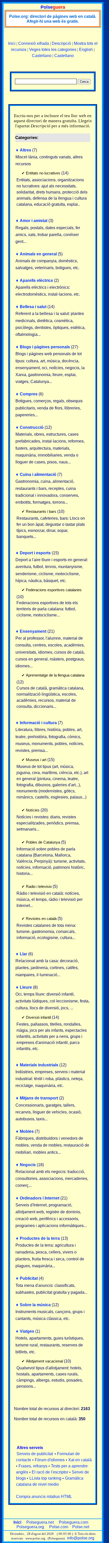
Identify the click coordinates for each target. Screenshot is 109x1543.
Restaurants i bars (41, 511)
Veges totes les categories (52, 49)
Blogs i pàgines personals (45, 347)
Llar (23, 954)
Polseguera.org (30, 1527)
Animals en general (38, 254)
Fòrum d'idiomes (50, 1460)
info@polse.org (80, 1538)
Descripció (61, 43)
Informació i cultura (38, 723)
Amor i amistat (33, 220)
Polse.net (80, 1527)
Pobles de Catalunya (43, 842)
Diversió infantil (38, 1017)
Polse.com (58, 1527)
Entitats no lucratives (43, 173)
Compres (29, 394)
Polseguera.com (73, 1522)
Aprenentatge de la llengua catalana (55, 675)
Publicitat (29, 1278)
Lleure (26, 987)
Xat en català (80, 1460)
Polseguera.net (40, 1522)
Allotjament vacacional (44, 1361)
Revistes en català (41, 918)
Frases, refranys (33, 1466)
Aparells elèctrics (36, 280)
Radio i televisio (39, 886)
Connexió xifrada (33, 43)
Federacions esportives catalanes (54, 590)
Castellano (41, 55)
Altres (25, 150)
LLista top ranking (45, 1478)
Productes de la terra (40, 1238)
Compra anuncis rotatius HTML (44, 1496)
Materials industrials (39, 1065)
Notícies (33, 810)
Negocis (28, 1165)
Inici (11, 43)
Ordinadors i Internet (39, 1198)
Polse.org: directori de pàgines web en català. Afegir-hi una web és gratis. (52, 18)
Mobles (27, 1131)
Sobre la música (35, 1305)
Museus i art (36, 759)
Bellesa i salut (33, 307)
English (86, 49)
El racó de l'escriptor (50, 1472)
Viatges (27, 1331)
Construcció (32, 427)
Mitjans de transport (39, 1098)
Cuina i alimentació (38, 474)
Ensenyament (33, 631)
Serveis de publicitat (34, 1454)
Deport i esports (35, 553)
